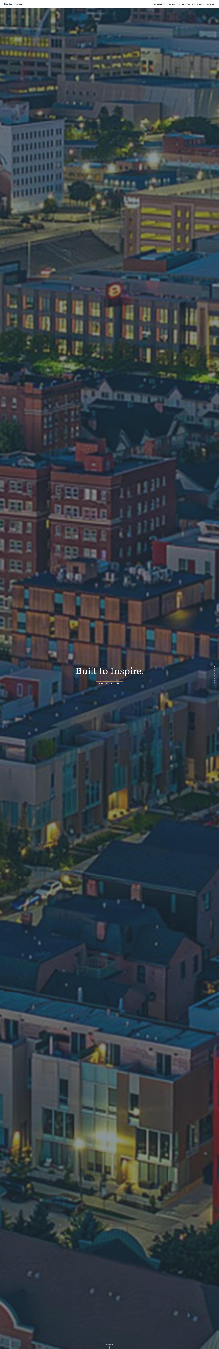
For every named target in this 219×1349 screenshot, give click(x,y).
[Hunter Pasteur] (16, 4)
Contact (210, 4)
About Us (186, 4)
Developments (160, 4)
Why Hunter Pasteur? (109, 683)
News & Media (198, 4)
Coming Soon (174, 4)
